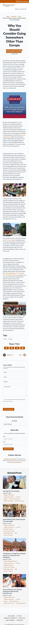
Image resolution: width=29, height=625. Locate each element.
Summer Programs (19, 501)
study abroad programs (16, 462)
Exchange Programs (8, 529)
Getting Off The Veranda (11, 491)
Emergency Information (10, 618)
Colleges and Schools (8, 497)
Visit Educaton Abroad (9, 459)
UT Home (19, 616)
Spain (16, 533)
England (5, 499)
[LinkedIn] (22, 348)
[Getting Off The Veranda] (14, 482)
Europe (10, 339)
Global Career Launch (8, 603)
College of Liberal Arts (9, 525)
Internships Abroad (20, 603)
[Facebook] (6, 348)
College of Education (8, 495)
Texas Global (11, 616)
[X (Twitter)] (11, 348)
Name (5, 372)
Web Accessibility (10, 620)
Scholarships (17, 52)
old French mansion (10, 240)
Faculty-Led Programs (14, 499)
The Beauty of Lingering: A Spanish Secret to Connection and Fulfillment (14, 555)
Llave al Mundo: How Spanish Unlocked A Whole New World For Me (12, 591)
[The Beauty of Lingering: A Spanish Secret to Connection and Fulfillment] (14, 544)
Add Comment (7, 386)
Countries (9, 52)
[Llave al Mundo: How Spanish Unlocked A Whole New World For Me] (14, 580)
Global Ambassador (8, 501)
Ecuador (5, 601)
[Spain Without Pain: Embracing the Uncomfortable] (14, 510)
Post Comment (8, 409)
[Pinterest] (17, 348)
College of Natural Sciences (10, 561)
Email (5, 377)
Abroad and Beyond (12, 50)
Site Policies (22, 618)
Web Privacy (20, 620)
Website (6, 381)
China (20, 50)
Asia (5, 339)
